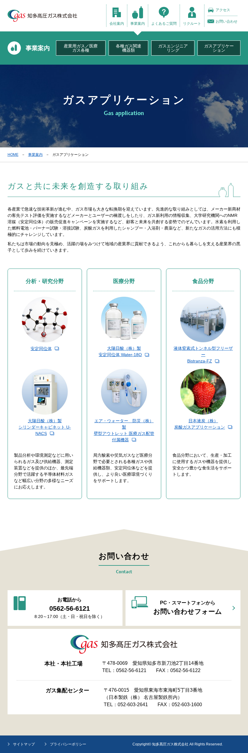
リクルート (192, 23)
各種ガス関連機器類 (128, 48)
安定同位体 (41, 348)
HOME (13, 155)
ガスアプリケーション (219, 48)
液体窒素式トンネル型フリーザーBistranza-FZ (203, 354)
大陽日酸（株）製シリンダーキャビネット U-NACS (44, 427)
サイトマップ (24, 744)
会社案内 (116, 23)
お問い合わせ (226, 21)
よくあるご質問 (164, 23)
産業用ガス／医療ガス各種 (81, 48)
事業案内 (137, 23)
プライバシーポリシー (68, 744)
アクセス (223, 10)
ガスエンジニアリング (173, 48)
